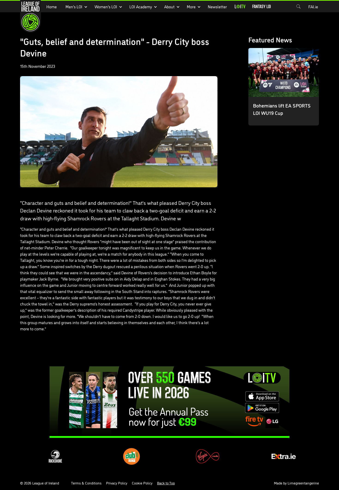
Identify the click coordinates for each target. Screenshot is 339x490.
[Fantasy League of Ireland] (261, 6)
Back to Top (166, 482)
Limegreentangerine (303, 482)
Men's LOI (73, 6)
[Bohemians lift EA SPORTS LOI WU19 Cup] (283, 86)
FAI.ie (313, 6)
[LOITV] (240, 6)
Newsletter (217, 6)
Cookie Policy (142, 482)
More (191, 6)
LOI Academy (140, 6)
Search (298, 6)
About (169, 6)
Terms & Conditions (86, 482)
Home (51, 6)
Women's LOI (106, 6)
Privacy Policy (116, 482)
